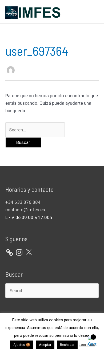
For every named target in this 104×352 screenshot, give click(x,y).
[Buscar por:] (35, 129)
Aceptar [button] (45, 345)
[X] (29, 252)
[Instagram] (19, 252)
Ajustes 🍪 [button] (21, 345)
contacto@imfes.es (25, 209)
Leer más (87, 344)
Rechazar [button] (67, 345)
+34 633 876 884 (23, 202)
